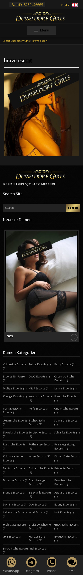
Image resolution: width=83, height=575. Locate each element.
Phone (51, 570)
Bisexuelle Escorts (40, 492)
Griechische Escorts (66, 524)
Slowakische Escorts (15, 432)
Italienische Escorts (15, 512)
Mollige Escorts (12, 388)
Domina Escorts (13, 504)
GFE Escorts (10, 536)
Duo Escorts (36, 504)
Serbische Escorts (40, 432)
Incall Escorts (37, 512)
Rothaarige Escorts (41, 444)
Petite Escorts (38, 364)
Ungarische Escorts (66, 408)
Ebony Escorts (63, 504)
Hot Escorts (61, 512)
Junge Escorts (37, 456)
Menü (48, 31)
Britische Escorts (13, 480)
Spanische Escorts (65, 420)
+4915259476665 (29, 4)
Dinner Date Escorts (67, 456)
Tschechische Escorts (37, 422)
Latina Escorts (63, 388)
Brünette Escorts (65, 468)
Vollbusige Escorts (14, 364)
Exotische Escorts (65, 536)
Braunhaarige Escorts (37, 482)
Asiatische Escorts (65, 492)
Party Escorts (62, 364)
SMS (72, 570)
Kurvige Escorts (13, 396)
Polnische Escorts (65, 396)
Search (73, 207)
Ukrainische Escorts (15, 420)
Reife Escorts (37, 408)
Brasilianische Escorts (62, 482)
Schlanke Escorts (64, 432)
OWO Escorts (37, 376)
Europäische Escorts (16, 548)
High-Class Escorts (15, 524)
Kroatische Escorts (40, 396)
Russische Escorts (14, 444)
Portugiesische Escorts (12, 410)
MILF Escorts (37, 388)
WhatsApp (11, 570)
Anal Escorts (36, 548)
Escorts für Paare (14, 376)
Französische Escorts (37, 538)
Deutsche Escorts (14, 468)
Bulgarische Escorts (41, 468)
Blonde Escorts (12, 492)
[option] (41, 286)
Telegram (31, 570)
